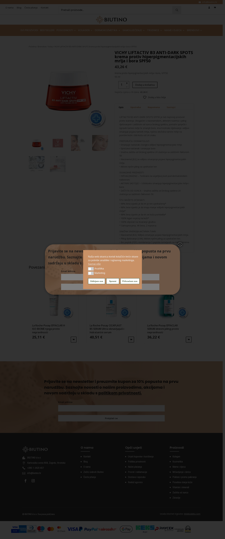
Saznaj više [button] (94, 264)
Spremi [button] (112, 281)
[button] (91, 268)
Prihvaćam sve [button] (129, 281)
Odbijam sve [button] (96, 281)
